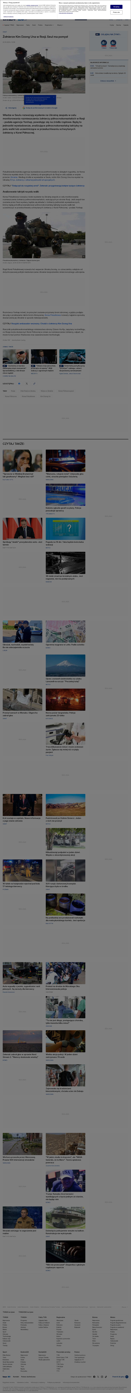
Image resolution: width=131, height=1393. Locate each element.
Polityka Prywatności (8, 16)
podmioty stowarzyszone (32, 5)
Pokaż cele (116, 12)
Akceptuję (116, 7)
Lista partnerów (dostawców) (66, 13)
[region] (65, 9)
